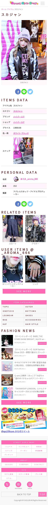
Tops (6, 307)
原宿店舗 (39, 451)
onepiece (8, 311)
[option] (24, 52)
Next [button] (43, 230)
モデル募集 (9, 474)
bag (5, 320)
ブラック (25, 133)
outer (29, 307)
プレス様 (39, 474)
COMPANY (24, 464)
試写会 (39, 446)
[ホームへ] (24, 3)
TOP (42, 494)
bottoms (30, 311)
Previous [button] (5, 230)
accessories (33, 320)
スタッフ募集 (24, 474)
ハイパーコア (19, 116)
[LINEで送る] (24, 91)
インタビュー (24, 446)
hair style (32, 324)
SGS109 (9, 464)
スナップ (8, 451)
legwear (8, 315)
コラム (9, 478)
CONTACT (39, 464)
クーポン (23, 451)
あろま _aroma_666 (29, 179)
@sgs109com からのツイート (15, 431)
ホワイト (17, 133)
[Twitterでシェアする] (30, 91)
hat (5, 324)
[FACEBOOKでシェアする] (18, 91)
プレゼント (9, 455)
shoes (29, 315)
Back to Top (24, 494)
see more (24, 291)
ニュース (8, 446)
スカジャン (18, 111)
